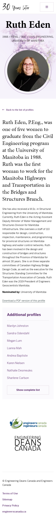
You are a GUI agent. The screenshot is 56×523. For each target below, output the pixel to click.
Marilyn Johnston (17, 326)
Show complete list (28, 390)
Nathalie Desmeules (19, 370)
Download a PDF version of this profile (23, 300)
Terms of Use (10, 493)
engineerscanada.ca (14, 511)
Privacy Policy (10, 505)
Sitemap (7, 499)
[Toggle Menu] (47, 7)
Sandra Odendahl (18, 333)
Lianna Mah (14, 348)
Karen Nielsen (15, 363)
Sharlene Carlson (18, 378)
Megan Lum (14, 340)
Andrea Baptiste (17, 355)
